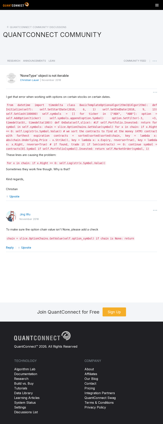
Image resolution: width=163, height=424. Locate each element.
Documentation (25, 374)
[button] (134, 61)
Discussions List (26, 412)
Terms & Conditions (99, 403)
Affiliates (90, 374)
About (89, 369)
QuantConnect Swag (100, 398)
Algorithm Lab (24, 369)
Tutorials (20, 388)
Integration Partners (99, 393)
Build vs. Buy (24, 383)
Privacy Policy (95, 407)
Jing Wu (25, 214)
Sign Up (114, 312)
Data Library (23, 393)
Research (21, 379)
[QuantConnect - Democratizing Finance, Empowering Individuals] (16, 5)
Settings (20, 407)
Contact (90, 383)
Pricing (89, 388)
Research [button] (13, 60)
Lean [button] (52, 60)
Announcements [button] (34, 60)
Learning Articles (27, 398)
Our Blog (91, 379)
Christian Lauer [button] (29, 80)
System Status (25, 403)
